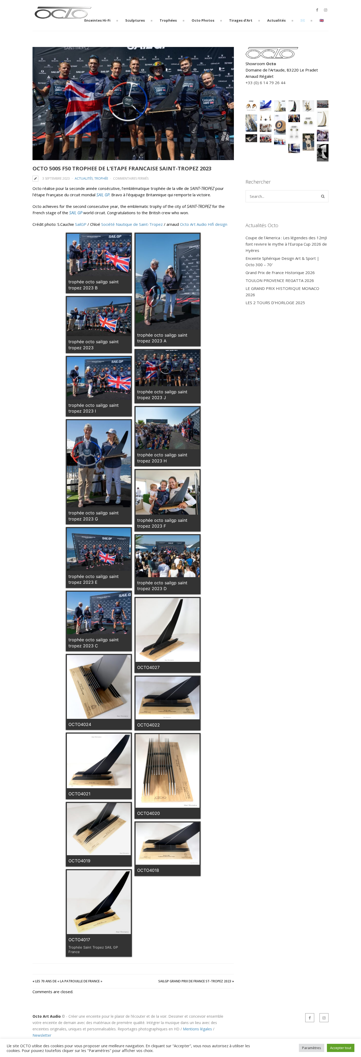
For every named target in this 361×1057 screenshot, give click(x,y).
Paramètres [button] (311, 1047)
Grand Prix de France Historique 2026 (280, 272)
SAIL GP (102, 194)
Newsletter (42, 1035)
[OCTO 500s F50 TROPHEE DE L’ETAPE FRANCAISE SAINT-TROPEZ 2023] (133, 103)
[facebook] (317, 10)
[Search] (323, 196)
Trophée (101, 178)
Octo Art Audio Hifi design (203, 224)
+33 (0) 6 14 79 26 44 (265, 82)
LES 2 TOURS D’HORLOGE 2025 (275, 302)
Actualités (84, 178)
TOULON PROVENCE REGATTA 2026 (280, 280)
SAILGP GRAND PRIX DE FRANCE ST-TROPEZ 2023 (194, 981)
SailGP (80, 224)
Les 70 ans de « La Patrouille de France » (68, 981)
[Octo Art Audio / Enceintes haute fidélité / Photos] (63, 16)
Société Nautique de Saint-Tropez (132, 224)
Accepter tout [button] (340, 1047)
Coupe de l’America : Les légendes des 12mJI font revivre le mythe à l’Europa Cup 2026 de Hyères (286, 244)
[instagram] (325, 10)
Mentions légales (197, 1028)
